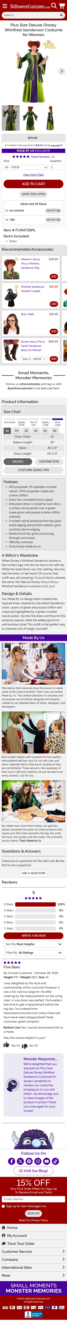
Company (10, 1259)
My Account (17, 1236)
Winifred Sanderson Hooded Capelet (32, 288)
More (6, 1275)
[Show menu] (5, 6)
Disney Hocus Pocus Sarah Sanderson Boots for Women (33, 346)
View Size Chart (33, 174)
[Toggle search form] (54, 6)
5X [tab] (45, 430)
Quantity (56, 161)
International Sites (17, 1267)
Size (6, 161)
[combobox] (30, 15)
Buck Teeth (27, 314)
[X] (20, 1161)
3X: (7, 219)
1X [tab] (7, 430)
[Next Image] (61, 71)
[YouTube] (46, 1161)
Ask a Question (33, 873)
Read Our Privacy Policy (33, 1220)
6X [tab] (54, 430)
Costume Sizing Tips (33, 470)
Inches (18, 461)
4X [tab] (35, 430)
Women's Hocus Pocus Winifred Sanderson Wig (30, 263)
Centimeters (49, 461)
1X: (7, 210)
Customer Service (17, 1251)
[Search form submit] (61, 15)
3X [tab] (26, 430)
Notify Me (53, 210)
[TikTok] (55, 1161)
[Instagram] (37, 1161)
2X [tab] (16, 430)
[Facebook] (11, 1161)
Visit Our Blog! (35, 1171)
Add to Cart (33, 184)
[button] (62, 6)
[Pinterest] (29, 1161)
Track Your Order (21, 1244)
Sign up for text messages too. (26, 1206)
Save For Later (33, 194)
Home (12, 1228)
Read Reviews (40, 156)
